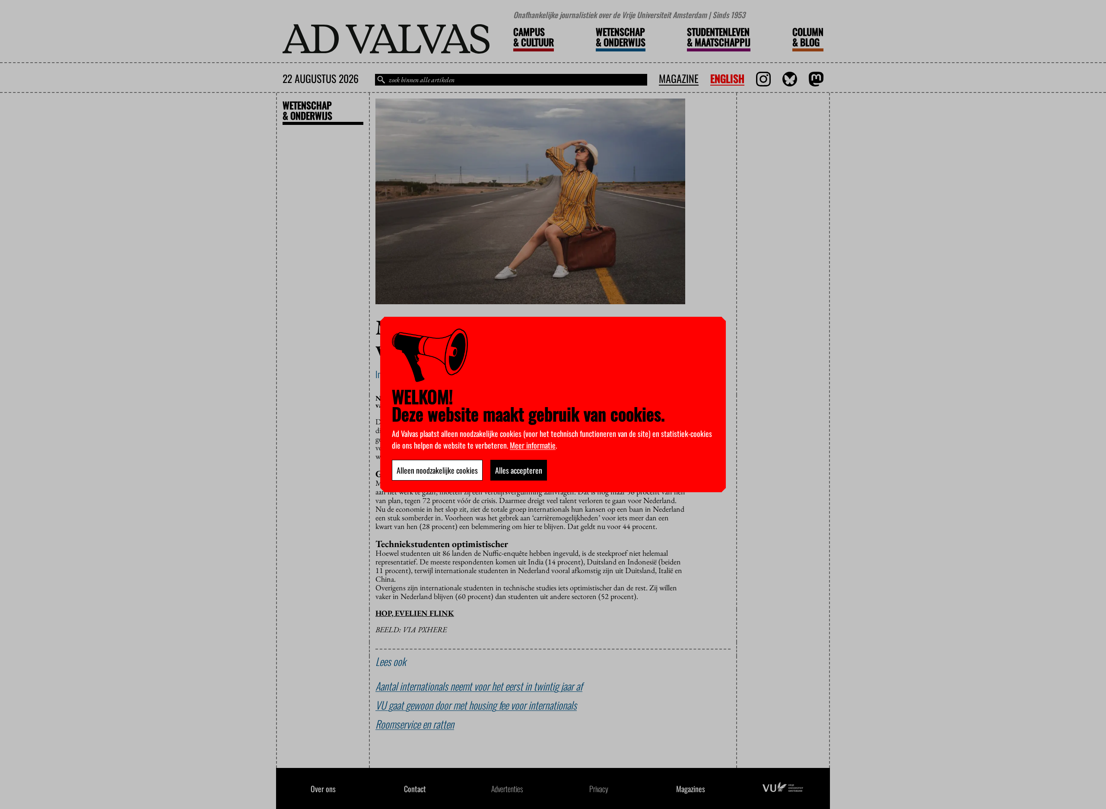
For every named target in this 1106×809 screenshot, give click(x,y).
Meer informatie (533, 445)
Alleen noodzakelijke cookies (437, 470)
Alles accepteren (518, 470)
